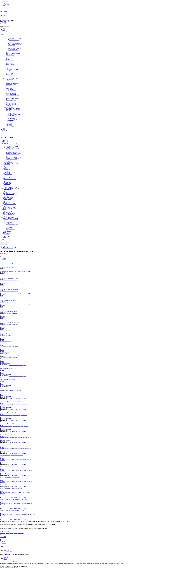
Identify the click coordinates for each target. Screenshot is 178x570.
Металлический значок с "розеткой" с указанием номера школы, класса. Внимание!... (13, 404)
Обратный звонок (8, 330)
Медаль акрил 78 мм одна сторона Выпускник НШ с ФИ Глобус (10, 390)
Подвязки (5, 180)
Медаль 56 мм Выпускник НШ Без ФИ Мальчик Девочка (9, 324)
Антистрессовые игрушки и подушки (10, 204)
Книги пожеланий (7, 176)
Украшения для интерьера (8, 235)
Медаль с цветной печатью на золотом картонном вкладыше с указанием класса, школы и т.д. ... (15, 437)
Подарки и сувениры (7, 202)
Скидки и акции (6, 4)
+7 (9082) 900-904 (5, 141)
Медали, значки (8, 149)
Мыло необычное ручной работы (9, 203)
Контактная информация (4, 538)
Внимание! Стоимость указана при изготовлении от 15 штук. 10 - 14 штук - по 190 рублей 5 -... (15, 492)
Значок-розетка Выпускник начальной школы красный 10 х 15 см (10, 346)
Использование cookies (6, 550)
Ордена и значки (6, 166)
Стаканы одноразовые (9, 227)
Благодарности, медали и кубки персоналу (12, 158)
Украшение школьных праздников (9, 207)
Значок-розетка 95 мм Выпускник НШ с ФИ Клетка (8, 423)
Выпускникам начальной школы (9, 150)
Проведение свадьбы (7, 189)
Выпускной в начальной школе (9, 194)
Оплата (3, 30)
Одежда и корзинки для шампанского (10, 179)
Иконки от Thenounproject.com (13, 564)
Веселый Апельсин (9, 137)
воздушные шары (14, 533)
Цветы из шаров (6, 206)
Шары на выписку (7, 234)
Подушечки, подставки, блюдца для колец (10, 181)
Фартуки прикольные (7, 199)
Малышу (5, 232)
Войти (3, 6)
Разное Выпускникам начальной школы (12, 154)
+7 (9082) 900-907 (5, 140)
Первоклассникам (7, 160)
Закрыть (3, 34)
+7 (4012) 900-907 (5, 142)
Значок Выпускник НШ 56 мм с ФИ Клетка (7, 302)
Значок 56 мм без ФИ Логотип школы (6, 269)
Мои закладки (4, 558)
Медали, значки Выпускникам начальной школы (13, 153)
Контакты (3, 32)
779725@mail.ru (4, 15)
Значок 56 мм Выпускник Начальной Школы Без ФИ (8, 280)
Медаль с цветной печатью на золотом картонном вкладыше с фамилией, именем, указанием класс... (16, 470)
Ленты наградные (7, 169)
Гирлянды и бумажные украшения (9, 221)
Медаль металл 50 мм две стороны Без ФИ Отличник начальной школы (11, 445)
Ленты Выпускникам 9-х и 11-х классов (12, 148)
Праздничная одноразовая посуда (9, 225)
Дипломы (5, 168)
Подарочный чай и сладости (8, 201)
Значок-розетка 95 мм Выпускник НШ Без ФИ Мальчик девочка (10, 412)
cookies (115, 563)
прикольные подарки (21, 533)
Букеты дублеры (6, 171)
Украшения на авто (9, 74)
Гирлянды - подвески (9, 223)
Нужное (5, 178)
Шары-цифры (6, 216)
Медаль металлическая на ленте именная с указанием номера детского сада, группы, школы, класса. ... (16, 337)
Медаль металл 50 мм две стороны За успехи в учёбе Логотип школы (11, 456)
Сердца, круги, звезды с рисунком (9, 213)
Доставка (3, 29)
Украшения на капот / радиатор (11, 185)
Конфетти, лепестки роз (8, 177)
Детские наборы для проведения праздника (11, 219)
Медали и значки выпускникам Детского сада (13, 156)
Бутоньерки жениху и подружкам (9, 172)
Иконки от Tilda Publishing (4, 564)
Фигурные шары (6, 215)
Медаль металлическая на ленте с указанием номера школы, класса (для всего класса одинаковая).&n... (16, 315)
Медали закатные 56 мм (8, 162)
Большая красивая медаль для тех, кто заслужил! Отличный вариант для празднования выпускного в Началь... (17, 514)
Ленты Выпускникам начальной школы (12, 152)
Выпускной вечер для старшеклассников (10, 193)
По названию (4, 259)
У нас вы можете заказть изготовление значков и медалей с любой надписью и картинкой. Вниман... (16, 271)
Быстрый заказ (2, 272)
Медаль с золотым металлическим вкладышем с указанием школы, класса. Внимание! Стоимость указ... (16, 503)
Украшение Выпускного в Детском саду (10, 208)
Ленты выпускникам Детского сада (11, 159)
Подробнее (2, 270)
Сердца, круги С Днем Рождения (9, 211)
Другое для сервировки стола (10, 229)
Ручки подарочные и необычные (9, 200)
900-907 (5, 14)
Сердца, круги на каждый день (9, 214)
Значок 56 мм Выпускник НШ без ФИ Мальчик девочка (9, 291)
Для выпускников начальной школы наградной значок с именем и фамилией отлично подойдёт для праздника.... (18, 304)
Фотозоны (5, 192)
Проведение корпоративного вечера (10, 190)
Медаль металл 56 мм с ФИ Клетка (5, 335)
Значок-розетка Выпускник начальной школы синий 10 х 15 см (10, 357)
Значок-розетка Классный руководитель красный (8, 368)
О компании (4, 28)
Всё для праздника (3, 20)
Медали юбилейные (7, 164)
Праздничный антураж (7, 191)
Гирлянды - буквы (9, 222)
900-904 (5, 13)
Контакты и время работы (4, 21)
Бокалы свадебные (7, 170)
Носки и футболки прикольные (9, 197)
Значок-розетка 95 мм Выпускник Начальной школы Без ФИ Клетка (11, 401)
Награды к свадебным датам (8, 165)
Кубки (5, 167)
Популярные (4, 258)
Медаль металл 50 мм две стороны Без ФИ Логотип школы (9, 434)
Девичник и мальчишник (8, 173)
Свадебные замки (7, 175)
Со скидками (4, 261)
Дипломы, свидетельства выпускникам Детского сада (14, 157)
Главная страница (5, 1)
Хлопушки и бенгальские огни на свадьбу (10, 187)
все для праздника (16, 534)
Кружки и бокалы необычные (9, 196)
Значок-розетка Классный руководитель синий (7, 379)
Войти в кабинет (5, 557)
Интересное (6, 195)
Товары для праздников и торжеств (6, 533)
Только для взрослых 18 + (8, 198)
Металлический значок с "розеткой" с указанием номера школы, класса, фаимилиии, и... (14, 426)
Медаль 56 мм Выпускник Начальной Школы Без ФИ (8, 313)
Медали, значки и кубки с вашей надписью (11, 163)
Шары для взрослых (7, 212)
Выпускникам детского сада (8, 155)
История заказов (4, 559)
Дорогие (3, 260)
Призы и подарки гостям (8, 182)
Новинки (5, 2)
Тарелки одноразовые (9, 228)
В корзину (2, 274)
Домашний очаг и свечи (8, 174)
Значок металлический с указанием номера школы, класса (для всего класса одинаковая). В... (15, 282)
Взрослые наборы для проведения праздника (11, 218)
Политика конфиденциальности (7, 551)
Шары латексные (7, 210)
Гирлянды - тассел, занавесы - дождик (12, 224)
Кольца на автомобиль (9, 186)
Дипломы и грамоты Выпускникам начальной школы (14, 151)
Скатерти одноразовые (9, 226)
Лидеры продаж (6, 3)
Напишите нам (2, 330)
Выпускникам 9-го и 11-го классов (11, 37)
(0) (3, 9)
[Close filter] (3, 239)
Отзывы (3, 5)
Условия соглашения (5, 549)
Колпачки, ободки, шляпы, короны (9, 230)
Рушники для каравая (7, 183)
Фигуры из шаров (7, 233)
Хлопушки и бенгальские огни (9, 220)
